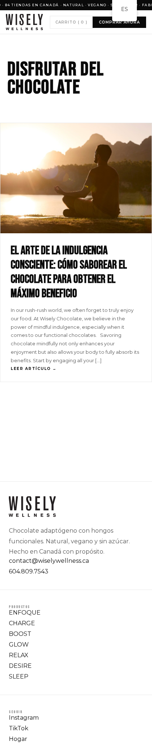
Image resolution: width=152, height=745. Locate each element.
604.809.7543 (28, 571)
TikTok (18, 728)
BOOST (20, 633)
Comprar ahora (119, 22)
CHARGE (22, 623)
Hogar (18, 738)
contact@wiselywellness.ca (49, 560)
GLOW (19, 644)
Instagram (24, 717)
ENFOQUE (25, 612)
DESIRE (20, 665)
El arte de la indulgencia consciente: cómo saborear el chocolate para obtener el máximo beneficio (69, 272)
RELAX (18, 655)
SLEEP (18, 676)
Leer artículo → (34, 368)
